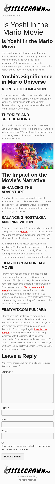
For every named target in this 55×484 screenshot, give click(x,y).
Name (5, 408)
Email (5, 419)
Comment (7, 372)
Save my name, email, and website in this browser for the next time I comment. (26, 448)
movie (24, 231)
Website (5, 431)
